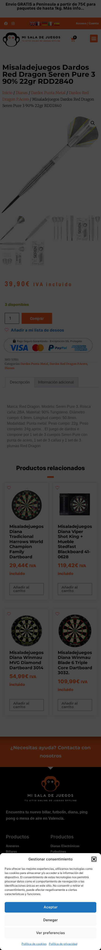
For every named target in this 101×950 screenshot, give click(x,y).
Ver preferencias (50, 933)
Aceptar (51, 907)
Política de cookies (34, 944)
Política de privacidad (63, 944)
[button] (94, 859)
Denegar (50, 920)
